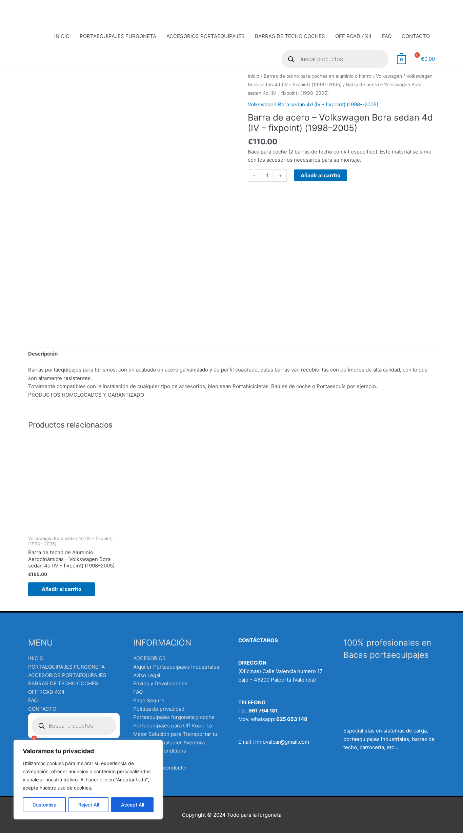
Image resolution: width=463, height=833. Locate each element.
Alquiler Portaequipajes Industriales (176, 667)
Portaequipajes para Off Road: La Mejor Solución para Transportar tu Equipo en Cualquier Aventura (175, 734)
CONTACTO (416, 36)
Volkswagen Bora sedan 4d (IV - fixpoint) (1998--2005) (313, 104)
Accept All (132, 805)
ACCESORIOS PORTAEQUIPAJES (205, 36)
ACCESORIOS (149, 658)
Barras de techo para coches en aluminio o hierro (317, 76)
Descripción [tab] (43, 353)
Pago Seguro (148, 700)
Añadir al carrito (320, 175)
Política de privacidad (158, 709)
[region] (88, 779)
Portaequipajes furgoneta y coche (174, 717)
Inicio (253, 76)
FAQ (386, 36)
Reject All (88, 805)
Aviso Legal (146, 675)
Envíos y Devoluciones (160, 683)
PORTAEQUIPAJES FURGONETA (118, 36)
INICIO (61, 36)
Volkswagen (389, 76)
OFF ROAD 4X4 (353, 36)
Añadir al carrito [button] (61, 589)
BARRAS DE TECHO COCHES (290, 36)
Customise (44, 805)
